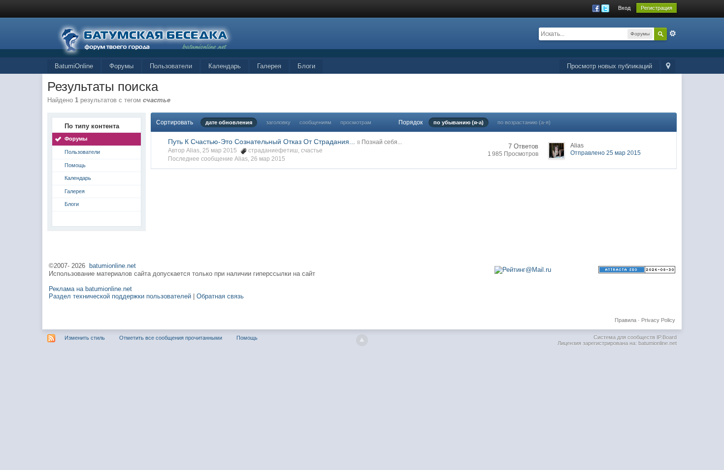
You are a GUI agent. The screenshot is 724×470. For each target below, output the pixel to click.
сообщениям (315, 122)
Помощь (75, 165)
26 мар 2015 (268, 158)
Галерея (269, 66)
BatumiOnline (74, 66)
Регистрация (656, 8)
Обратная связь (220, 296)
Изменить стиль (85, 338)
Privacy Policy (658, 320)
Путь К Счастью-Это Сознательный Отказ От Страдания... (261, 142)
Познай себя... (382, 142)
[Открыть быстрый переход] (668, 66)
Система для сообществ (624, 337)
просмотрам (355, 122)
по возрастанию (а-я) (524, 122)
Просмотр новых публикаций (609, 66)
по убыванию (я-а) (458, 122)
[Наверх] (362, 340)
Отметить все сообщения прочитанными (170, 338)
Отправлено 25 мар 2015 (605, 152)
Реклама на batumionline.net (90, 289)
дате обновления (228, 122)
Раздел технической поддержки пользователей (120, 296)
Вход (624, 8)
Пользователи (171, 66)
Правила (625, 320)
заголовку (278, 122)
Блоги (306, 66)
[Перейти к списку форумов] (150, 36)
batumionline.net (112, 265)
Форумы (121, 66)
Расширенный (673, 33)
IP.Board (667, 337)
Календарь (224, 66)
